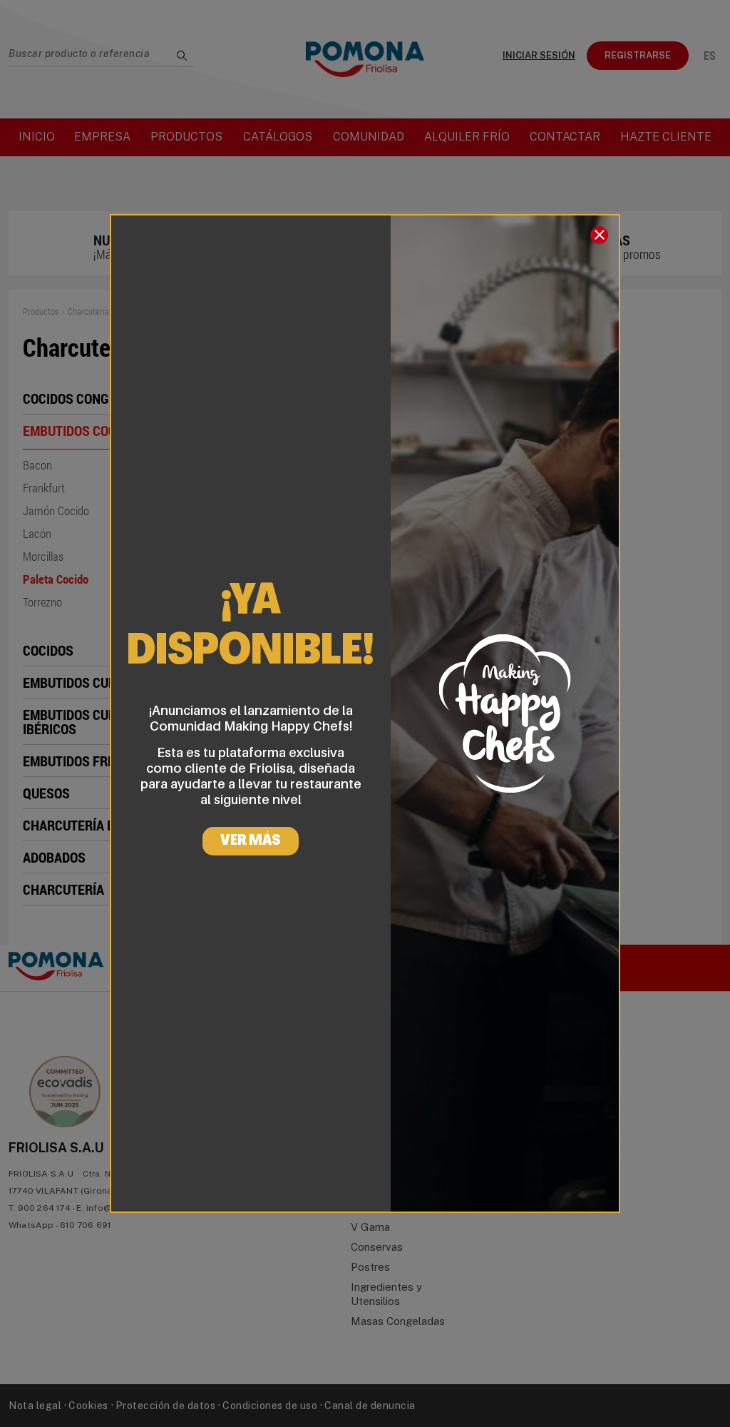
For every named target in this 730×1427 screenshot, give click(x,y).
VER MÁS (250, 841)
